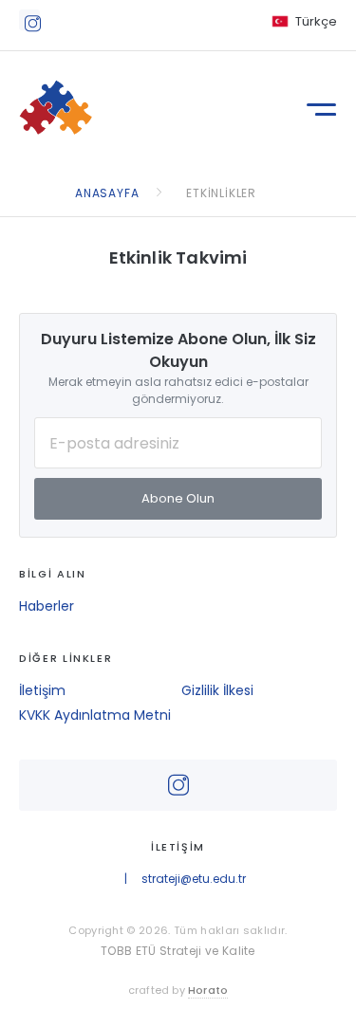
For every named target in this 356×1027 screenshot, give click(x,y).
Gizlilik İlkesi (217, 690)
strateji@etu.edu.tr (193, 879)
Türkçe (316, 21)
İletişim (42, 690)
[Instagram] (29, 19)
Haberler (46, 605)
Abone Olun (178, 498)
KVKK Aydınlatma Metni (95, 715)
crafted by (178, 990)
